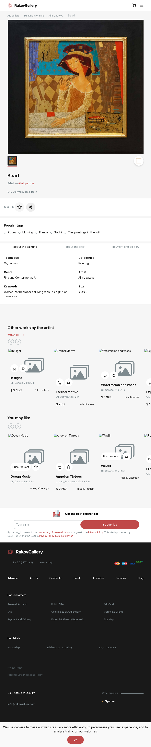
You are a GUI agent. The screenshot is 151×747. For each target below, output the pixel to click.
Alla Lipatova (56, 15)
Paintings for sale (34, 15)
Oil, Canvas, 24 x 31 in (113, 390)
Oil (15, 296)
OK (75, 740)
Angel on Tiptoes (69, 476)
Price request (20, 466)
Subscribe (110, 524)
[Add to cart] (14, 368)
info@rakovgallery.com (21, 704)
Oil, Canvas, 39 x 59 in (113, 471)
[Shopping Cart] (134, 5)
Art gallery (13, 15)
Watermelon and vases (118, 385)
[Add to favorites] (23, 368)
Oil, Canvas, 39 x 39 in (22, 481)
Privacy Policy (47, 536)
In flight (16, 378)
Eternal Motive (67, 392)
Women (8, 292)
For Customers (16, 594)
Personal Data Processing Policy (24, 675)
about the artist (75, 246)
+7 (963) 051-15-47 (21, 693)
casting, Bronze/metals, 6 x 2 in (73, 481)
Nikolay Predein (85, 488)
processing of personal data (53, 532)
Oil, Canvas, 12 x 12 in (67, 397)
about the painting (25, 246)
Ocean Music (20, 476)
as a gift (57, 292)
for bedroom (23, 292)
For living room (41, 292)
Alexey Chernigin (39, 488)
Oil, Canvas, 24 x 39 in (22, 383)
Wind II (106, 466)
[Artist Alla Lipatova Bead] (76, 87)
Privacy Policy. (96, 532)
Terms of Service (64, 536)
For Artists (13, 638)
